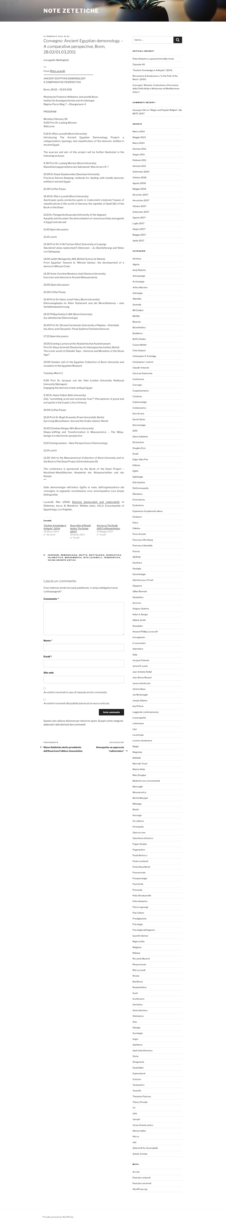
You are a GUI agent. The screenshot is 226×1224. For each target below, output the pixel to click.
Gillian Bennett (140, 591)
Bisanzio (137, 321)
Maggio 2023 (139, 137)
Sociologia (138, 1033)
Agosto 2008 (139, 183)
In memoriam (139, 643)
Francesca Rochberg (143, 539)
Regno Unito (139, 941)
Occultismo (138, 821)
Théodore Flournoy (142, 1096)
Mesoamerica (73, 557)
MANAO (137, 758)
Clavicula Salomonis (142, 373)
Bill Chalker (138, 310)
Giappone (137, 585)
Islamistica (55, 557)
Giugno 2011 (139, 154)
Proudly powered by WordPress (58, 1217)
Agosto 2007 (139, 217)
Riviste (136, 975)
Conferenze (138, 379)
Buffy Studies (139, 339)
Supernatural (139, 1073)
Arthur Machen (140, 287)
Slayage (136, 1027)
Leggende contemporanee (146, 712)
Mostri (136, 809)
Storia (135, 1056)
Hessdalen (138, 626)
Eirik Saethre (139, 482)
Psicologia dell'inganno (144, 930)
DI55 (135, 430)
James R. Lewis (140, 666)
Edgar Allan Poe (140, 459)
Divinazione (138, 442)
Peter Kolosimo (140, 901)
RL (68, 36)
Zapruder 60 (139, 64)
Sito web (49, 672)
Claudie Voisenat (141, 367)
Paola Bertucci (140, 855)
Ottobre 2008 (139, 177)
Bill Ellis (136, 316)
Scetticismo (138, 998)
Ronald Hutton (140, 987)
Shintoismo (138, 1016)
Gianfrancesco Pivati (143, 580)
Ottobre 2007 (139, 206)
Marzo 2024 (139, 131)
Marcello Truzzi (140, 763)
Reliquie (136, 953)
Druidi (135, 453)
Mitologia (137, 803)
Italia (135, 654)
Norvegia (137, 815)
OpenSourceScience (143, 838)
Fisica (135, 522)
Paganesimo (139, 849)
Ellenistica (138, 494)
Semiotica (138, 1004)
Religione (137, 947)
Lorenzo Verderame (142, 740)
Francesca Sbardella (143, 545)
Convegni (53, 555)
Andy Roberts (139, 270)
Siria (135, 1022)
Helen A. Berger (140, 614)
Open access (139, 832)
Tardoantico (112, 557)
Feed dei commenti (142, 1183)
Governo (137, 603)
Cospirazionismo (141, 390)
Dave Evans (138, 413)
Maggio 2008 (139, 189)
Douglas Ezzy (139, 448)
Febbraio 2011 (139, 160)
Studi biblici (138, 1067)
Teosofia (137, 1090)
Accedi (136, 1171)
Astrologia (138, 293)
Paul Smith (138, 884)
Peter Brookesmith (142, 895)
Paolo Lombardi (140, 861)
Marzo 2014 (139, 143)
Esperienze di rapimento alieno (148, 511)
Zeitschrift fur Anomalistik (145, 1148)
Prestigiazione (140, 918)
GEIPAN (137, 557)
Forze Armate (139, 534)
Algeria (136, 264)
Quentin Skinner (140, 935)
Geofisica (137, 562)
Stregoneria (138, 1062)
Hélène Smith (139, 620)
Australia (137, 304)
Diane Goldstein (140, 436)
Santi (135, 993)
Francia (136, 551)
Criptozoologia (140, 402)
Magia (136, 746)
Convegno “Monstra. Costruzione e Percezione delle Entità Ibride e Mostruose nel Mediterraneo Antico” (156, 88)
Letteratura (138, 723)
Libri (135, 729)
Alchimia (137, 258)
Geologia (137, 568)
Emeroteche (139, 499)
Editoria (136, 465)
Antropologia (139, 276)
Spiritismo (137, 1044)
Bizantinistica (139, 327)
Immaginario (139, 637)
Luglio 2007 (138, 223)
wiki (134, 1142)
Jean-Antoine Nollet (142, 671)
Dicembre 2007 (140, 194)
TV (134, 1107)
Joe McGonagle (140, 694)
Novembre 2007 (141, 200)
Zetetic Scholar (140, 1153)
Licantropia (138, 735)
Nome (48, 640)
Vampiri (136, 1119)
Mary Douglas (139, 775)
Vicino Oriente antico (62, 560)
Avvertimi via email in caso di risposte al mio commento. (75, 692)
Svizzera (137, 1079)
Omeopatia (138, 826)
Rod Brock (138, 981)
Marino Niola (139, 769)
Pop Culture (138, 912)
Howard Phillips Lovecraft (145, 631)
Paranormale (139, 872)
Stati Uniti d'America (143, 1050)
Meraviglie (138, 786)
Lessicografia (139, 717)
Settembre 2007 (141, 212)
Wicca (136, 1136)
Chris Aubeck (139, 350)
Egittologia (97, 555)
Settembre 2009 (141, 171)
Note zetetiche (71, 10)
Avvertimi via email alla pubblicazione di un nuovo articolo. (77, 703)
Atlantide (137, 298)
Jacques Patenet (141, 660)
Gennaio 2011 (139, 166)
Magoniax (137, 752)
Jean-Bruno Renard (142, 677)
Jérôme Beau (139, 689)
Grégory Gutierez (141, 608)
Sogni (135, 1039)
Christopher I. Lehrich (143, 362)
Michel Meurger (140, 798)
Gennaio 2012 (139, 148)
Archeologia (138, 281)
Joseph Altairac (140, 700)
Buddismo (138, 333)
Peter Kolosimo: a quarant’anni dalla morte (153, 58)
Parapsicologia (140, 878)
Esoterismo (138, 505)
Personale (137, 890)
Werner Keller (139, 1130)
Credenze (137, 396)
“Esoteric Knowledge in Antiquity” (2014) (152, 70)
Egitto (83, 555)
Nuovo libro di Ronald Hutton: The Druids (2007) (80, 528)
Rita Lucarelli (57, 71)
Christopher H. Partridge (144, 356)
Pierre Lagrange (140, 907)
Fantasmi (137, 516)
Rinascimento (139, 964)
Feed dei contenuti (142, 1177)
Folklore (136, 528)
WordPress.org (140, 1189)
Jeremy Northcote (141, 683)
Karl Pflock (138, 706)
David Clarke (139, 419)
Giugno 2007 (139, 229)
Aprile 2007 (138, 240)
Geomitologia (139, 574)
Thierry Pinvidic (140, 1102)
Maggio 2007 (139, 234)
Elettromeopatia (141, 488)
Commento (51, 598)
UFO (135, 1113)
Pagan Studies (140, 844)
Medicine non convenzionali (146, 780)
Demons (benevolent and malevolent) (96, 502)
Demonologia (69, 555)
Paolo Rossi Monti (141, 867)
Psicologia (138, 924)
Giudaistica (113, 555)
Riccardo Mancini (141, 958)
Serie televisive (140, 1010)
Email (48, 656)
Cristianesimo (139, 408)
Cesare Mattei (140, 344)
